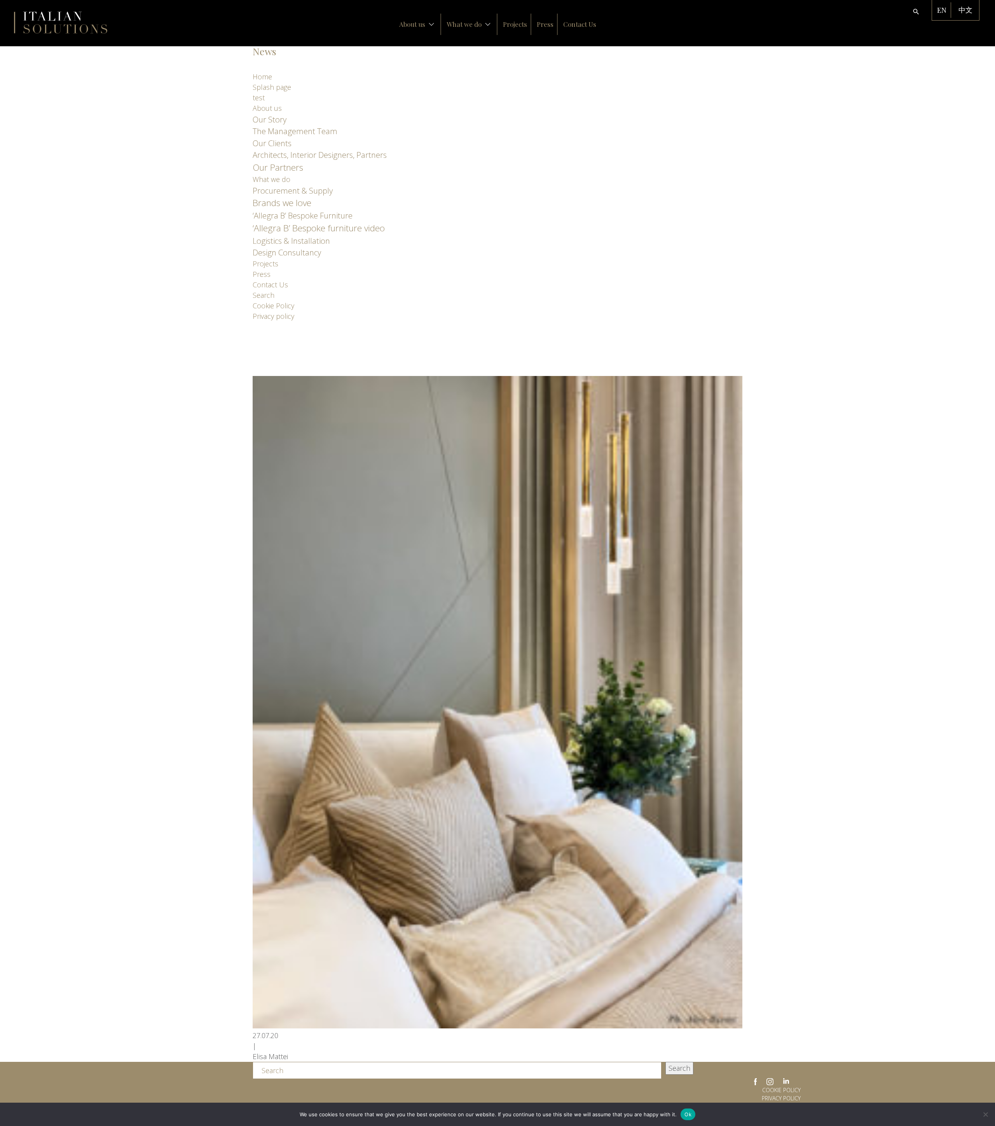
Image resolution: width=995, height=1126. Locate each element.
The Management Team (295, 131)
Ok (687, 1114)
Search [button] (679, 1068)
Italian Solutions (60, 22)
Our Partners (278, 167)
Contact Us (579, 24)
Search (263, 295)
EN (941, 10)
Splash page (272, 87)
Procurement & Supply (293, 190)
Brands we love (282, 203)
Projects (515, 24)
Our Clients (272, 143)
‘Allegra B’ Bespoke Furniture (303, 215)
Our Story (269, 119)
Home (262, 76)
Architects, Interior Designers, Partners (320, 154)
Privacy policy (273, 316)
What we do (464, 24)
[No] (985, 1114)
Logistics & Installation (291, 240)
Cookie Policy (273, 305)
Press (545, 24)
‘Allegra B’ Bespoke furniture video (319, 228)
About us (412, 24)
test (259, 97)
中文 (965, 10)
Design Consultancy (287, 252)
